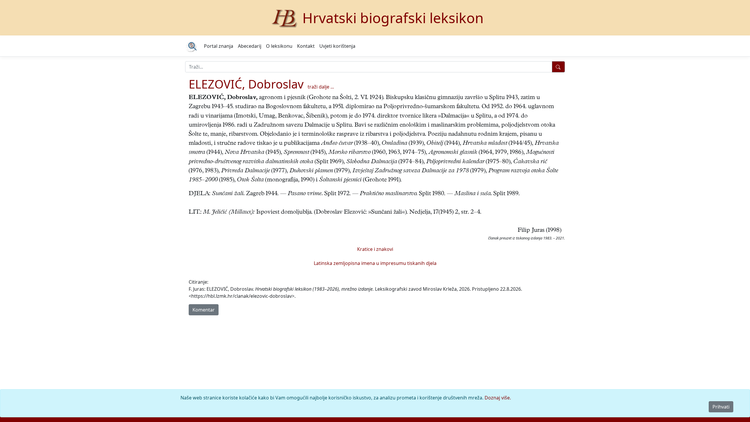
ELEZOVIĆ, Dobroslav (246, 84)
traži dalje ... (321, 87)
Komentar (203, 310)
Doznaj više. (498, 397)
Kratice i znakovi (375, 249)
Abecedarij (249, 46)
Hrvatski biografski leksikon (393, 17)
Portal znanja (218, 46)
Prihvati (720, 407)
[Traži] (558, 66)
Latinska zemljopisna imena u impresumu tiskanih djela (375, 263)
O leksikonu (279, 46)
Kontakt (306, 46)
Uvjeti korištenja (337, 46)
